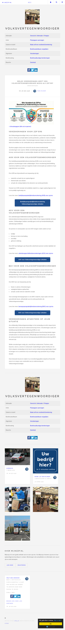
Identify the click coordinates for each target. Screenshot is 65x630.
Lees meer (10, 565)
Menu (62, 2)
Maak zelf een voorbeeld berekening (41, 44)
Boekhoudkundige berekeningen (40, 58)
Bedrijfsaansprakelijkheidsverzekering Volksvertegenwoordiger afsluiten (32, 203)
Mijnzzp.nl (7, 2)
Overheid (33, 62)
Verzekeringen (34, 53)
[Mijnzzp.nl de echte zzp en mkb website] (32, 16)
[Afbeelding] (17, 500)
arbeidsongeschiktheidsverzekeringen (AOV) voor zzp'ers (36, 253)
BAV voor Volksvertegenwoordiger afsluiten (32, 312)
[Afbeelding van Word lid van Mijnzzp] (45, 461)
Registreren (22, 565)
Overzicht (33, 35)
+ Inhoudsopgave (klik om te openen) (20, 126)
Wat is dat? (57, 620)
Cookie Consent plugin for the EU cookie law (50, 627)
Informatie (40, 35)
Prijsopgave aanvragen (37, 40)
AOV (30, 2)
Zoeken (56, 2)
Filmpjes (46, 35)
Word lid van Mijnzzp (42, 476)
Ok (51, 624)
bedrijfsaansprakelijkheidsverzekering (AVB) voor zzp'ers (36, 195)
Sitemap (7, 623)
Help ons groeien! (13, 577)
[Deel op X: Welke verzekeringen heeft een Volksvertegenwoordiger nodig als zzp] (32, 71)
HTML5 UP (16, 620)
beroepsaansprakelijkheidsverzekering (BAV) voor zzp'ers (36, 306)
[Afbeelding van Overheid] (17, 457)
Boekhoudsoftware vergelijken (39, 49)
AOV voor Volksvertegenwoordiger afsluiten (32, 259)
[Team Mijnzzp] (26, 469)
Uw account (50, 2)
